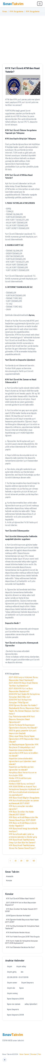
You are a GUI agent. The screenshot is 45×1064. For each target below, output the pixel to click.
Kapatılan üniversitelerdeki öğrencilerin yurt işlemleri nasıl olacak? (22, 761)
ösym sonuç (12, 993)
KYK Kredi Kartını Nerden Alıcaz (18, 932)
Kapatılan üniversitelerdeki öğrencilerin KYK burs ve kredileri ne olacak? (23, 753)
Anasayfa (9, 876)
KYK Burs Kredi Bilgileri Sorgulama (24, 798)
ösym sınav (12, 982)
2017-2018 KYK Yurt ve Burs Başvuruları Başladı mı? (20, 904)
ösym (9, 966)
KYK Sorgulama (16, 11)
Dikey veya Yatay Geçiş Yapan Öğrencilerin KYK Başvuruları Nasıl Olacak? (24, 739)
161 (34, 861)
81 (21, 861)
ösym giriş (11, 972)
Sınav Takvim (24, 1054)
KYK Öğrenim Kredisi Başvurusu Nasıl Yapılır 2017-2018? (22, 921)
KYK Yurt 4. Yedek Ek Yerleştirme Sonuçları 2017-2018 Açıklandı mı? (21, 942)
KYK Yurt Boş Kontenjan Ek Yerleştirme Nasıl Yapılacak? (22, 927)
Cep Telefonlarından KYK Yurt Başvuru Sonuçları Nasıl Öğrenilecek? (22, 719)
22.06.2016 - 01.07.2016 (17, 977)
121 (27, 861)
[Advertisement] (22, 39)
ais (22, 972)
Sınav (4, 11)
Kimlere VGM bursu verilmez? (22, 784)
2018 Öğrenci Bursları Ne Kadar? (23, 705)
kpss (21, 988)
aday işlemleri (31, 1004)
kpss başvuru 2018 (15, 1015)
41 (15, 861)
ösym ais (11, 988)
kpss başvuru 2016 (15, 999)
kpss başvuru (13, 1009)
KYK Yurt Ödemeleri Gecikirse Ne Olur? (20, 947)
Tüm (39, 1054)
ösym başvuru (27, 982)
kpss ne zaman (13, 1004)
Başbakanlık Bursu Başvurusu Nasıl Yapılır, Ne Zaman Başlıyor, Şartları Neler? (24, 711)
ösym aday (21, 966)
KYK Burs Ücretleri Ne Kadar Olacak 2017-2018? (21, 910)
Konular (9, 880)
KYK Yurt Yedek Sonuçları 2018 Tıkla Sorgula (23, 937)
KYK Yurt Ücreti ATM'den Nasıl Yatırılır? (20, 898)
